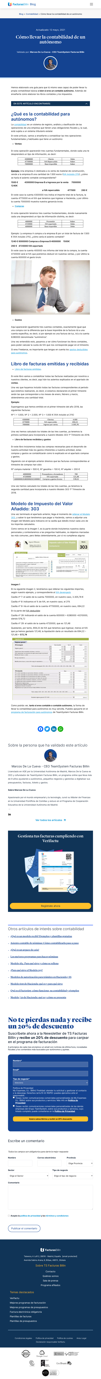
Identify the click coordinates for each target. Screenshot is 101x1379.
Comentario (13, 1182)
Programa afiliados (50, 1285)
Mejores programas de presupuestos (29, 1307)
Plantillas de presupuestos (23, 1321)
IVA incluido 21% (71, 174)
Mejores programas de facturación (28, 1302)
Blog (21, 14)
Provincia (71, 1157)
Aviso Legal (81, 1338)
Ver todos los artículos (49, 820)
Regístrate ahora (50, 905)
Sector (11, 1170)
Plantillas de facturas (20, 1316)
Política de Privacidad (23, 1088)
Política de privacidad (44, 1338)
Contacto (50, 1271)
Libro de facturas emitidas (28, 369)
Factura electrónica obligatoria (26, 1312)
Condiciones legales (23, 1338)
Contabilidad (32, 14)
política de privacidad (30, 1215)
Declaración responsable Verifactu (50, 1342)
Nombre (12, 1157)
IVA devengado (63, 592)
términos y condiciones (57, 1215)
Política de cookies (65, 1338)
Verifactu (14, 1298)
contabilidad (20, 124)
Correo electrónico (46, 1157)
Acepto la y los (39, 1215)
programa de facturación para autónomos (31, 712)
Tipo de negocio (60, 1170)
